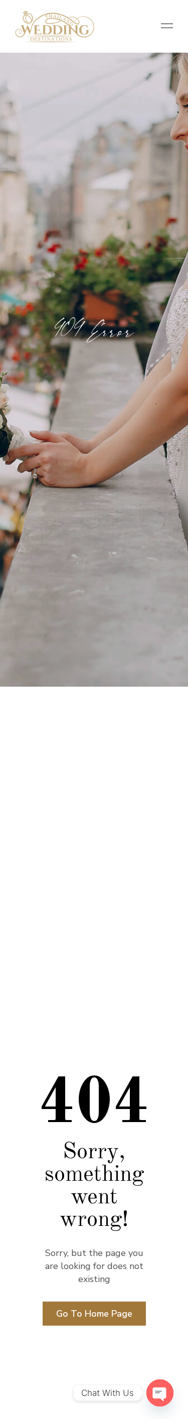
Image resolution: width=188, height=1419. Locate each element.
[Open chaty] (159, 1392)
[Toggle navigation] (164, 27)
